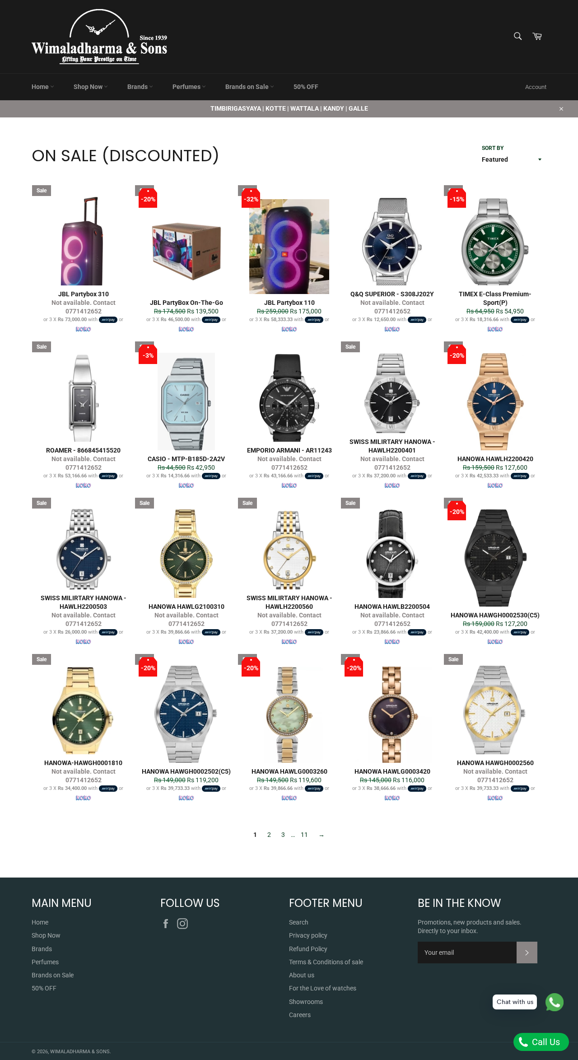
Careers (300, 1014)
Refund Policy (308, 949)
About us (301, 975)
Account (535, 87)
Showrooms (306, 1001)
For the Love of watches (322, 988)
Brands (138, 86)
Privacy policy (308, 935)
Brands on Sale (247, 86)
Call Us (545, 1042)
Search (298, 922)
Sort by (492, 148)
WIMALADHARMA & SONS (80, 1052)
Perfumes (187, 86)
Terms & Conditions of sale (326, 962)
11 (304, 834)
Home (41, 86)
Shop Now (89, 86)
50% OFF (306, 86)
